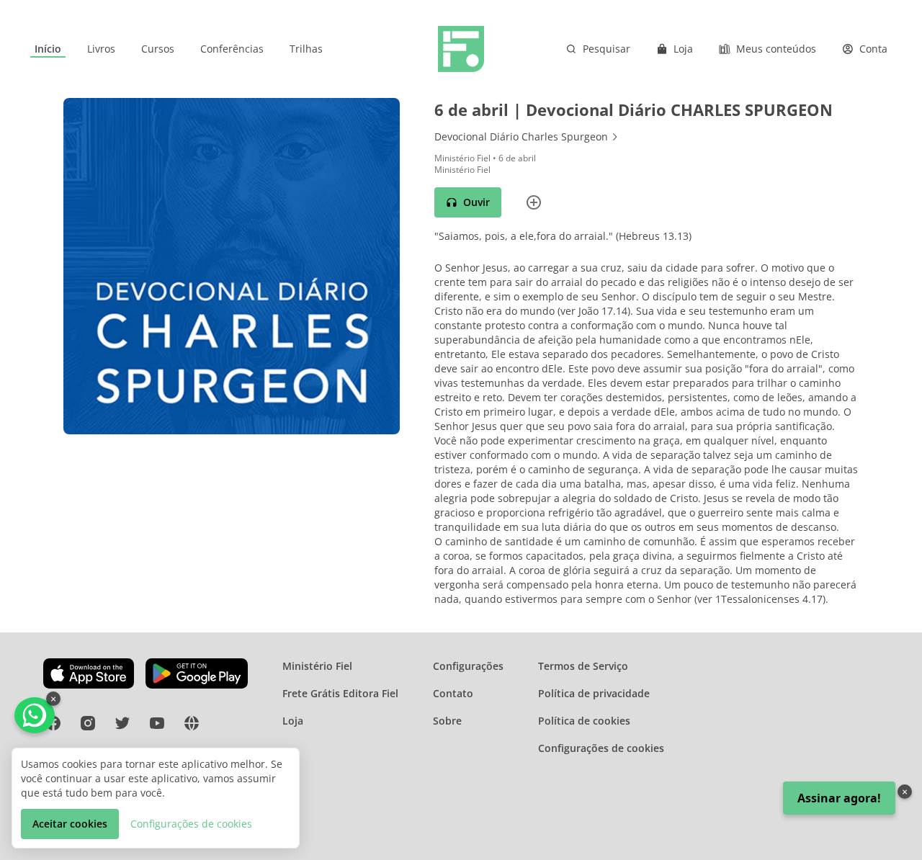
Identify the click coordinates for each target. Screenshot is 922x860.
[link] (48, 49)
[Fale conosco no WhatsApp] (34, 715)
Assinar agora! (839, 798)
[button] (467, 202)
